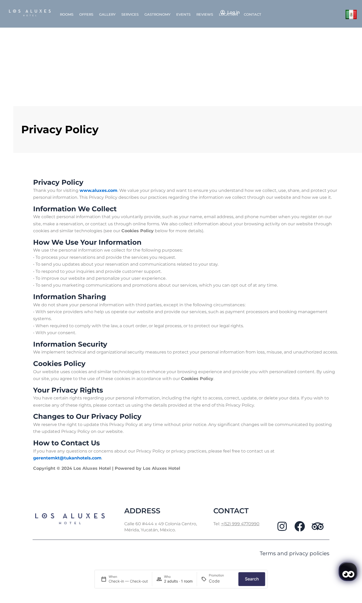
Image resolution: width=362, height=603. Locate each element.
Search (252, 579)
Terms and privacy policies (294, 553)
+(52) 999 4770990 (240, 523)
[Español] (351, 14)
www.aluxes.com (98, 190)
